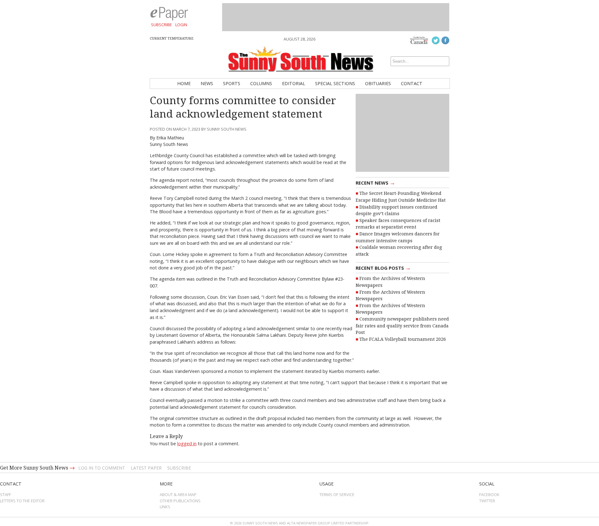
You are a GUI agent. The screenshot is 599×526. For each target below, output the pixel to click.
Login (181, 24)
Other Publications (180, 501)
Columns (261, 83)
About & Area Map (178, 494)
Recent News (375, 182)
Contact (411, 83)
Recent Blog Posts (383, 267)
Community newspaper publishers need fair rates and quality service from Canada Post (402, 325)
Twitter (487, 501)
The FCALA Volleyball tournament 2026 (402, 339)
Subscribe (161, 24)
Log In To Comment (101, 468)
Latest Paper (146, 468)
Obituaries (378, 83)
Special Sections (335, 83)
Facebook (489, 494)
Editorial (293, 83)
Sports (231, 83)
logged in (187, 443)
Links (165, 506)
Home (184, 83)
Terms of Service (336, 494)
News (207, 83)
